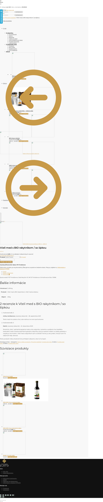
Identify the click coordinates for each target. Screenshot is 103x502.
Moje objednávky (8, 473)
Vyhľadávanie (18, 12)
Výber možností (17, 403)
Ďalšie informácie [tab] (8, 273)
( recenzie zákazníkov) (7, 255)
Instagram (6, 490)
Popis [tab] (4, 271)
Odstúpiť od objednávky (10, 481)
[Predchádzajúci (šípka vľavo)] (0, 501)
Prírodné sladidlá (10, 17)
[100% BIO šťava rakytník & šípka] (35, 415)
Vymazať (23, 257)
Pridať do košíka (6, 262)
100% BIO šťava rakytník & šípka (12, 428)
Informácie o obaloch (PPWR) (12, 483)
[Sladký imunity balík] (35, 443)
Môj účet (5, 471)
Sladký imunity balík (9, 455)
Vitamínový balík (8, 376)
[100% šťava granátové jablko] (48, 153)
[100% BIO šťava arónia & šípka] (35, 390)
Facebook (6, 488)
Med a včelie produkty (23, 342)
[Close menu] (0, 1)
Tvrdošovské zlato (46, 342)
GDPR (5, 480)
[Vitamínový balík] (35, 364)
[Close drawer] (0, 4)
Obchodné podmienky (10, 478)
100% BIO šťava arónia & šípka (11, 402)
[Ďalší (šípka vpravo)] (2, 501)
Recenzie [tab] (6, 274)
